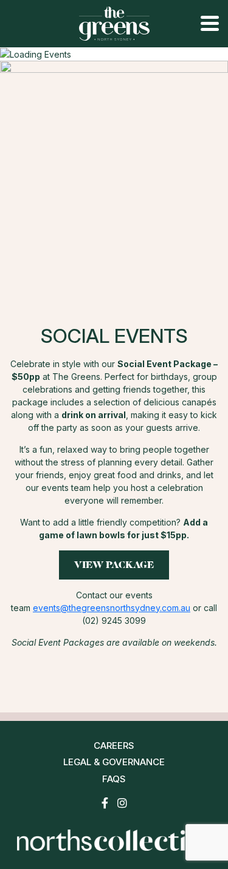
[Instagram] (122, 803)
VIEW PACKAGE (114, 564)
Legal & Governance (114, 762)
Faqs (114, 779)
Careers (114, 745)
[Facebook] (105, 803)
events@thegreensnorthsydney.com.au (111, 608)
